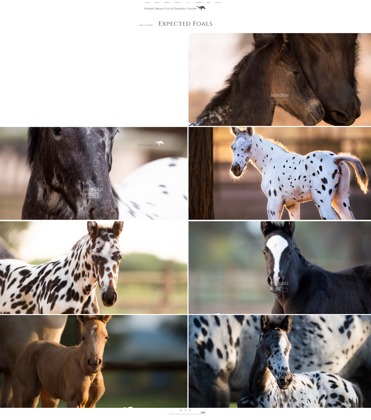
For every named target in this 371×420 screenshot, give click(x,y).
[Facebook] (185, 410)
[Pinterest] (190, 410)
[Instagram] (181, 410)
